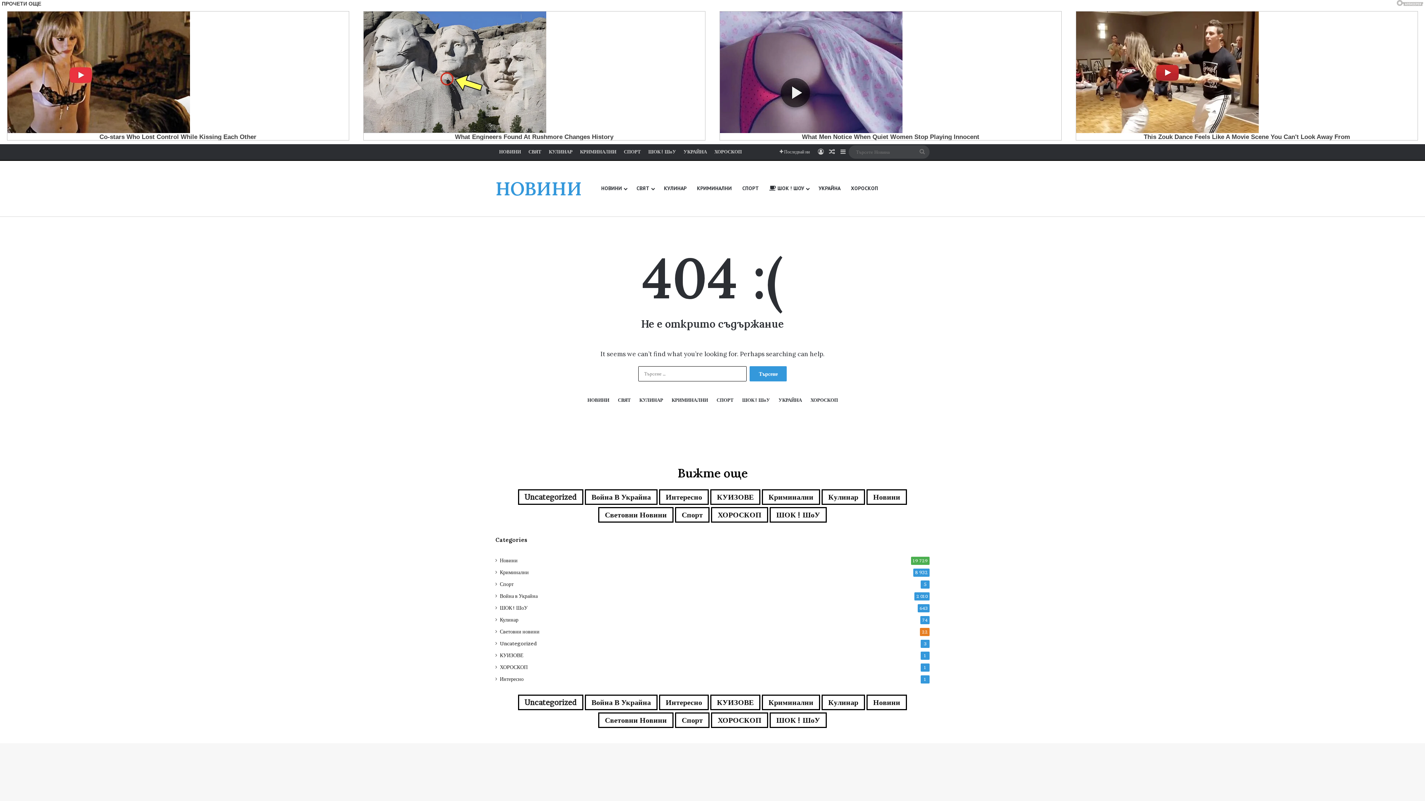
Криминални (791, 497)
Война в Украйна (621, 497)
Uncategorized (551, 497)
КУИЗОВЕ (735, 497)
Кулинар (843, 497)
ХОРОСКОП (739, 514)
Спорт (692, 514)
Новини (886, 497)
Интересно (684, 497)
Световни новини (636, 514)
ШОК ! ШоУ (798, 514)
